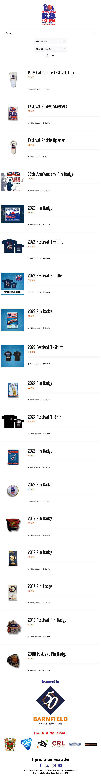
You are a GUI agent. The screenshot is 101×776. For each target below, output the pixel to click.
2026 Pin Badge (40, 208)
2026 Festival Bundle (45, 276)
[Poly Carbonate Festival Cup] (12, 79)
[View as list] (52, 55)
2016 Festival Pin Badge (47, 620)
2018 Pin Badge (40, 552)
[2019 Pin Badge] (12, 525)
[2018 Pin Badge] (12, 559)
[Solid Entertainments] (91, 744)
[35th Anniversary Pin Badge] (12, 181)
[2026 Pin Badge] (12, 214)
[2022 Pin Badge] (12, 491)
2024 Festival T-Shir (44, 417)
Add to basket (35, 89)
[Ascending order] (64, 41)
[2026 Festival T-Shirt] (12, 246)
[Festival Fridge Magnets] (12, 113)
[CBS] (26, 739)
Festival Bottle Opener (46, 140)
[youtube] (60, 765)
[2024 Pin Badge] (12, 389)
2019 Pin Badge (40, 518)
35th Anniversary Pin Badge (50, 174)
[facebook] (41, 765)
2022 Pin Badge (40, 485)
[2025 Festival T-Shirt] (12, 356)
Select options (35, 258)
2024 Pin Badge (40, 383)
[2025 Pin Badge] (12, 320)
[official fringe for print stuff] (42, 739)
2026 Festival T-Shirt (45, 242)
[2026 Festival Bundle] (12, 284)
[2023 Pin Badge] (12, 457)
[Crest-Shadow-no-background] (10, 738)
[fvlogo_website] (75, 743)
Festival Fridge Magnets (47, 106)
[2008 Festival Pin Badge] (12, 660)
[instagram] (54, 765)
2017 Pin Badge (40, 586)
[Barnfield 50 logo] (50, 686)
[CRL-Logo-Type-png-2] (58, 742)
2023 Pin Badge (40, 451)
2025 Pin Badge (40, 311)
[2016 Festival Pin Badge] (12, 626)
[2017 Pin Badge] (12, 593)
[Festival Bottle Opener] (12, 146)
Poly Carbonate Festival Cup (51, 73)
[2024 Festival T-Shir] (12, 421)
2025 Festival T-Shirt (45, 347)
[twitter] (47, 765)
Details (47, 89)
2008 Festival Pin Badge (47, 654)
